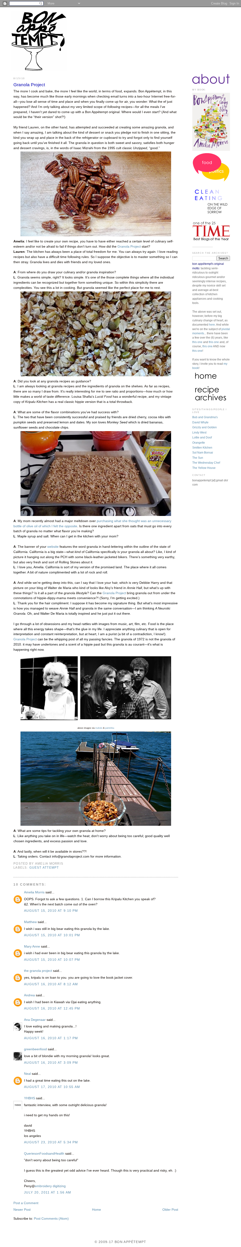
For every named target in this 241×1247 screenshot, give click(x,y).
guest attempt (44, 867)
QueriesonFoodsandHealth (44, 1153)
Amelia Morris (34, 892)
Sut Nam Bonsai (202, 452)
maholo (98, 728)
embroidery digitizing (50, 1186)
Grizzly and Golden (204, 427)
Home (96, 1209)
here (212, 324)
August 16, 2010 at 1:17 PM (51, 1038)
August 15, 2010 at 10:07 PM (52, 959)
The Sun (197, 457)
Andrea (29, 995)
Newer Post (22, 1209)
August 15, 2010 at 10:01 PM (52, 935)
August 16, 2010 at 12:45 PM (52, 1008)
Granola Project (29, 84)
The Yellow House (204, 468)
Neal (27, 1073)
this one (197, 342)
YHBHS (29, 1098)
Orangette (198, 442)
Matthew (30, 922)
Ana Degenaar (35, 1020)
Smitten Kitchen (202, 447)
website (53, 546)
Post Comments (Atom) (51, 1218)
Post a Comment (25, 1203)
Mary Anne (32, 946)
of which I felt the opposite (57, 526)
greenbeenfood (35, 1049)
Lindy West (199, 432)
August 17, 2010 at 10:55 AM (52, 1087)
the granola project (38, 971)
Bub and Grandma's (205, 417)
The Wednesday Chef (206, 462)
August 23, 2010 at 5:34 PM (51, 1142)
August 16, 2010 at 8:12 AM (51, 984)
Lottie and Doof (202, 437)
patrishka (109, 728)
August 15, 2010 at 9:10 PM (51, 910)
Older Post (170, 1209)
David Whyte (200, 422)
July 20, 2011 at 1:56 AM (47, 1192)
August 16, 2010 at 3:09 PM (51, 1062)
